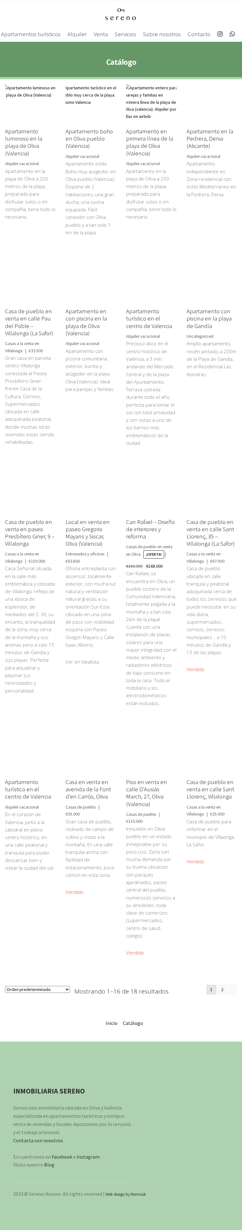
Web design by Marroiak (126, 1194)
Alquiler (77, 34)
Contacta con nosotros (38, 1140)
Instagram (88, 1157)
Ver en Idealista (82, 662)
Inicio (112, 1023)
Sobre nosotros (162, 34)
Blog (49, 1164)
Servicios (125, 34)
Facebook (62, 1157)
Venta (101, 34)
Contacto (199, 34)
